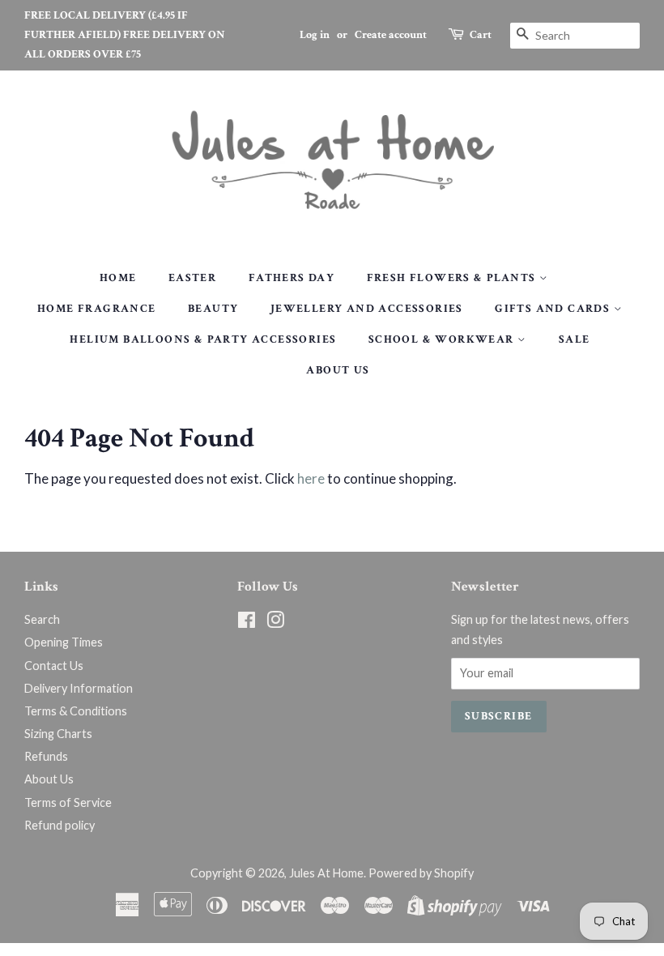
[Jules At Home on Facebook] (246, 623)
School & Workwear (442, 339)
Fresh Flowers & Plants (453, 278)
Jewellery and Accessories (366, 308)
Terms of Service (68, 802)
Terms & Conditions (75, 711)
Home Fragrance (96, 308)
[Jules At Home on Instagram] (275, 623)
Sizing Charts (58, 733)
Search (42, 619)
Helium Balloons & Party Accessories (203, 339)
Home (118, 278)
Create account (391, 35)
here (311, 478)
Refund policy (59, 825)
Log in (315, 35)
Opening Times (63, 642)
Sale (574, 339)
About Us (337, 370)
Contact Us (53, 665)
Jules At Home (326, 873)
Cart (481, 35)
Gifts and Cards (554, 308)
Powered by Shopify (421, 873)
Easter (192, 278)
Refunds (46, 756)
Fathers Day (291, 278)
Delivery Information (78, 688)
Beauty (213, 308)
